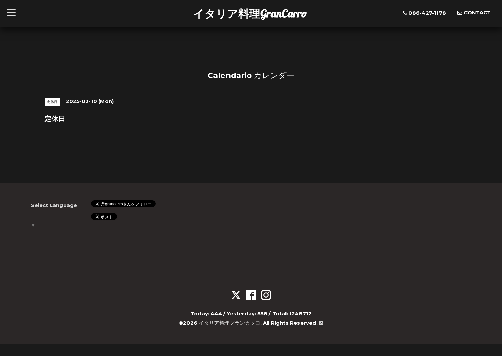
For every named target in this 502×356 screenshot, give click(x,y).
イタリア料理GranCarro (250, 13)
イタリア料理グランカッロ (229, 323)
